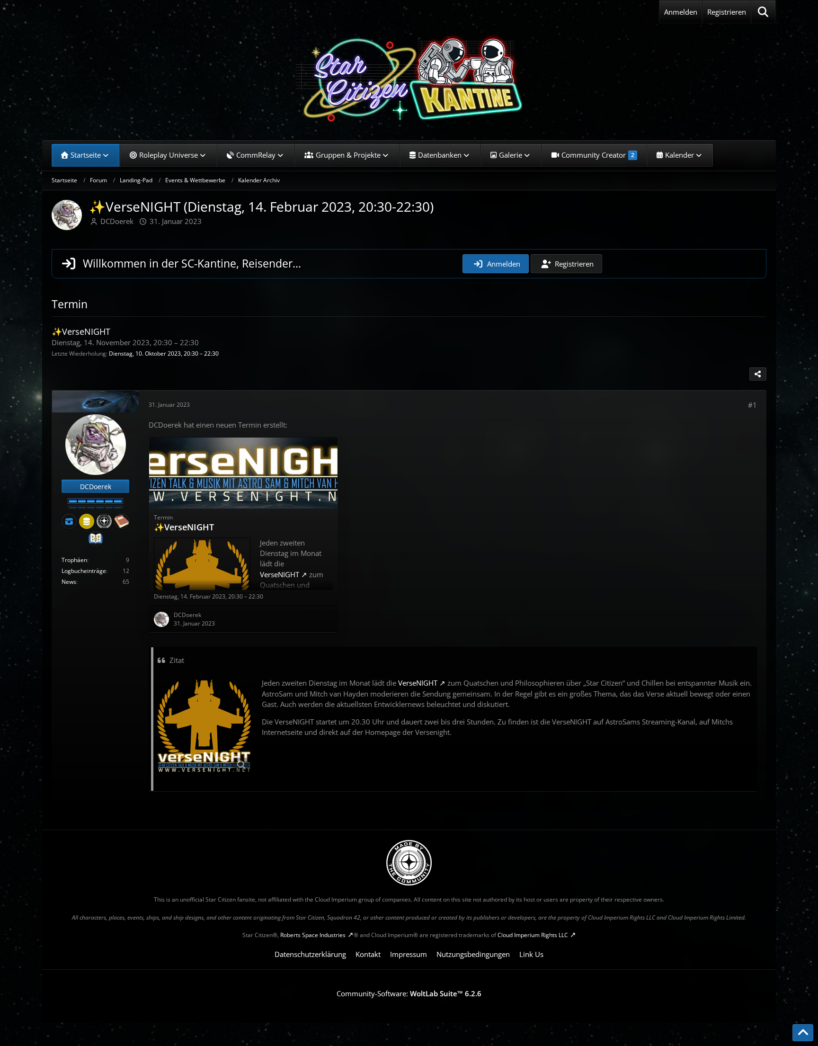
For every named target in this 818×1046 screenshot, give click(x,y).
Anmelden (680, 12)
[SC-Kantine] (409, 78)
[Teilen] (757, 374)
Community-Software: (409, 993)
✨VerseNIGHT (81, 331)
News (69, 582)
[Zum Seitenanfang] (802, 1032)
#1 (752, 405)
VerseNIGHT (417, 683)
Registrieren (726, 12)
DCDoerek (116, 221)
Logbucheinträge (84, 571)
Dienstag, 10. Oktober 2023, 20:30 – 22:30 (164, 353)
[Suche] (763, 11)
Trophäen (74, 560)
